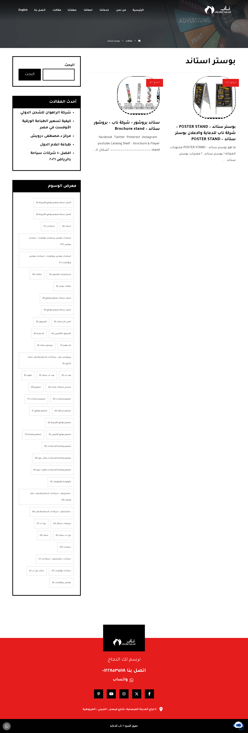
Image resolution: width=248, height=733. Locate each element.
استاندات (49, 226)
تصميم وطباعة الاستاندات (57, 446)
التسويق (41, 322)
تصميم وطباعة (33, 434)
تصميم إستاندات (62, 399)
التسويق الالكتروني (61, 334)
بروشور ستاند (45, 345)
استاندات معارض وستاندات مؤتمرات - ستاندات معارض (50, 241)
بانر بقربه (39, 334)
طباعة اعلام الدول (55, 145)
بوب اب (66, 375)
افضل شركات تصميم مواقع (56, 298)
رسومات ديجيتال (62, 523)
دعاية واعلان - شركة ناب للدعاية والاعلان (51, 512)
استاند (66, 226)
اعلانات (37, 274)
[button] (149, 693)
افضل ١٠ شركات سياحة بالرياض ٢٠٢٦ (51, 156)
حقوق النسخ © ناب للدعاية (124, 725)
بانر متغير (65, 345)
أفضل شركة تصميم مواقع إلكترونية (53, 203)
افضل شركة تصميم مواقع (57, 310)
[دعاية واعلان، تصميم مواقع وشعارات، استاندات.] (217, 9)
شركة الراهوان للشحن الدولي (45, 113)
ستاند (44, 535)
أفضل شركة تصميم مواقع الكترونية (53, 214)
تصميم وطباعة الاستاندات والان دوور (53, 458)
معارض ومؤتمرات (61, 583)
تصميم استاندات (36, 399)
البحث (69, 65)
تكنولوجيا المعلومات (60, 482)
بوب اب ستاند (46, 375)
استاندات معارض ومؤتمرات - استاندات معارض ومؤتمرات (50, 259)
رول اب (41, 523)
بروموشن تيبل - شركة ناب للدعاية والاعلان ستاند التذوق (49, 360)
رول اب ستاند (63, 535)
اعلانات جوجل (63, 286)
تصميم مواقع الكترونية (59, 423)
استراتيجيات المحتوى (60, 274)
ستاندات (65, 547)
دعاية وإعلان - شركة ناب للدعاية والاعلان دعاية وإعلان (51, 496)
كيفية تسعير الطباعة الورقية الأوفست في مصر (46, 124)
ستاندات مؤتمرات (61, 571)
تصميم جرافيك (63, 411)
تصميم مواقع (39, 411)
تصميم (36, 387)
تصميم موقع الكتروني (60, 434)
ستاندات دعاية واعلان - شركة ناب (54, 559)
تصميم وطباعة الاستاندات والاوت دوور (52, 470)
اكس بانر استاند (62, 322)
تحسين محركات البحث (59, 387)
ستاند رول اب (36, 571)
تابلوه (28, 375)
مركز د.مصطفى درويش (50, 136)
